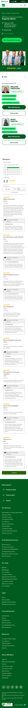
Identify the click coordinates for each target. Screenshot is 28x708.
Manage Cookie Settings (9, 602)
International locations (8, 645)
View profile (14, 113)
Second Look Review (8, 524)
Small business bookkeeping (10, 549)
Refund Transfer (6, 622)
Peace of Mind (6, 526)
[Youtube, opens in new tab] (16, 687)
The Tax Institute (6, 675)
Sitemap (4, 648)
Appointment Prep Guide (9, 576)
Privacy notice (6, 599)
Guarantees (5, 677)
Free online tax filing (7, 519)
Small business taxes (8, 547)
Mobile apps (5, 570)
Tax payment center (7, 581)
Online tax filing (6, 514)
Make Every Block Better (8, 661)
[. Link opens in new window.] (7, 705)
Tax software (5, 521)
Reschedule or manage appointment (12, 512)
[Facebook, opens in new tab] (8, 687)
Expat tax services (7, 533)
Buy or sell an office (7, 666)
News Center (5, 671)
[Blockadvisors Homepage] (14, 1)
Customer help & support (9, 639)
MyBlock (4, 567)
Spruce (4, 618)
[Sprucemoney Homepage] (23, 1)
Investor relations (7, 673)
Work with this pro (14, 107)
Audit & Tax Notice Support (9, 530)
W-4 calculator (6, 586)
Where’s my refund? (7, 583)
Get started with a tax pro (12, 40)
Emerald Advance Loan (8, 625)
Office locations (6, 643)
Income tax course (7, 668)
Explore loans (5, 615)
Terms (3, 597)
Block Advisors (6, 544)
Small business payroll (8, 551)
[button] (21, 5)
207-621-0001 (7, 30)
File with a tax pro (7, 517)
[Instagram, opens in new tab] (12, 687)
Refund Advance (6, 627)
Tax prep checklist (7, 574)
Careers (4, 664)
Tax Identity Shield (7, 528)
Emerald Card (6, 620)
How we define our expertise (8, 83)
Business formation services (10, 553)
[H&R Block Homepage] (4, 1)
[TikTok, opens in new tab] (3, 687)
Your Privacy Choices (19, 704)
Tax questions (6, 641)
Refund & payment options (9, 579)
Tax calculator (6, 572)
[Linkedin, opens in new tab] (21, 687)
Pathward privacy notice (9, 604)
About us (4, 659)
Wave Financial (6, 556)
